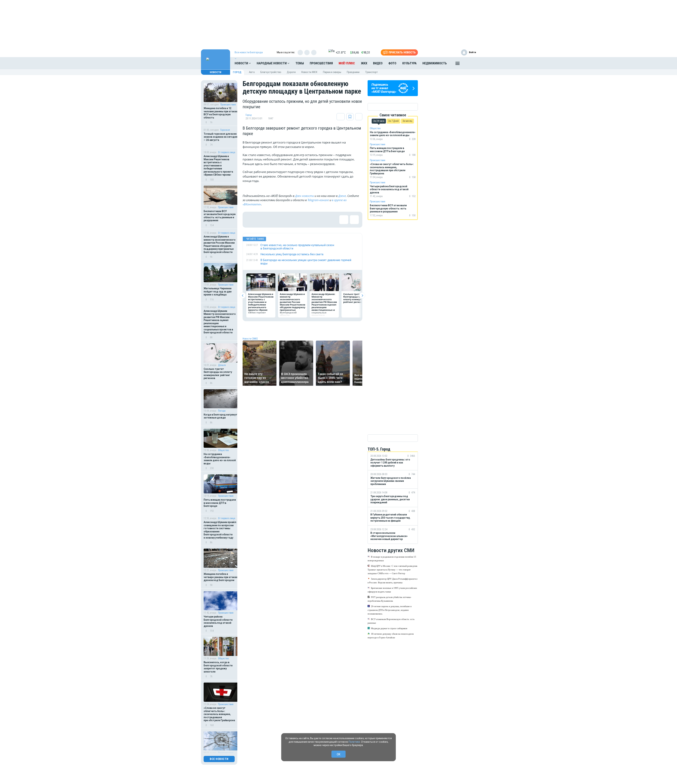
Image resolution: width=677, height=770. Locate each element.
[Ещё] (457, 64)
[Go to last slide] (243, 295)
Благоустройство (270, 72)
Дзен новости (304, 196)
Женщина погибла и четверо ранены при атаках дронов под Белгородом (220, 577)
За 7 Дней (393, 121)
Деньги (222, 365)
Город (237, 72)
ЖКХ (364, 63)
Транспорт (371, 72)
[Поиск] (470, 63)
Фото (392, 63)
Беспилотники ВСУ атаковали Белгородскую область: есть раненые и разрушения (220, 216)
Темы (299, 63)
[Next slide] (362, 295)
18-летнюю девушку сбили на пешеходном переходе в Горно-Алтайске (391, 635)
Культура (409, 63)
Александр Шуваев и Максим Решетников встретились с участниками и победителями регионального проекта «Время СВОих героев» (218, 165)
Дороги (291, 72)
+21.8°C (341, 52)
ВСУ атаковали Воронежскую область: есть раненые (391, 621)
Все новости (219, 759)
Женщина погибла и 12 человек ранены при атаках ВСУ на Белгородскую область (220, 113)
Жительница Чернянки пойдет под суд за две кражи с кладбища (217, 291)
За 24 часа (378, 121)
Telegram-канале (318, 200)
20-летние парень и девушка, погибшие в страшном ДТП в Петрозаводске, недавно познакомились (389, 610)
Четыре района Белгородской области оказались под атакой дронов (218, 621)
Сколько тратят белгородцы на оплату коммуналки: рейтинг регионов (218, 374)
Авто (252, 72)
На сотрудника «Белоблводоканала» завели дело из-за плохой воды (220, 459)
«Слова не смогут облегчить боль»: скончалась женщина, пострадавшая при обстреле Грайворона (219, 714)
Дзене (342, 196)
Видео (378, 63)
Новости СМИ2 (250, 338)
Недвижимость (434, 63)
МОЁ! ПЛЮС (347, 63)
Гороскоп (225, 130)
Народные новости (272, 63)
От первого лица (226, 152)
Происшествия (321, 63)
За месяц (407, 121)
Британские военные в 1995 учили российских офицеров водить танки (392, 590)
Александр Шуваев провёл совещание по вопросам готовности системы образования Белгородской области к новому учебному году (220, 530)
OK (338, 754)
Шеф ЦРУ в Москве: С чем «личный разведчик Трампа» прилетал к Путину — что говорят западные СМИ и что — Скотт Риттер (392, 570)
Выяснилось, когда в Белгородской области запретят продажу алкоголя (218, 667)
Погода (221, 410)
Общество (223, 450)
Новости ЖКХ (309, 72)
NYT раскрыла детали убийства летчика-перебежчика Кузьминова (389, 599)
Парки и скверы (332, 72)
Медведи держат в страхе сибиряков (389, 628)
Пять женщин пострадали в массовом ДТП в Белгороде (220, 502)
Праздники (353, 72)
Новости (242, 63)
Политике (354, 741)
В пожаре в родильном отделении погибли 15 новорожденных (392, 558)
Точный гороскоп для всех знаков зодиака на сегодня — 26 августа (220, 136)
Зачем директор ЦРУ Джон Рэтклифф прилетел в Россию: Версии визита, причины (392, 581)
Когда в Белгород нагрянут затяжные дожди (220, 416)
